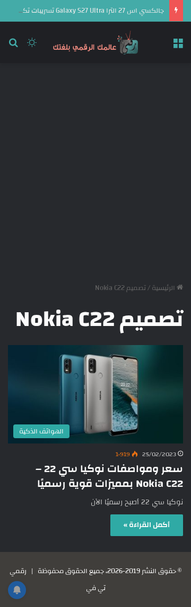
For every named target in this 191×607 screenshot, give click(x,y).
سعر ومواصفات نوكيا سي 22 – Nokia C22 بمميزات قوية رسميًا (109, 476)
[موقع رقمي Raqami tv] (95, 42)
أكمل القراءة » (147, 525)
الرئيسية (164, 288)
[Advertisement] (95, 169)
